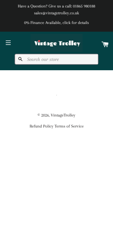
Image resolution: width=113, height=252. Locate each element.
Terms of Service (69, 126)
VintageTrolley (63, 115)
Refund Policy (41, 126)
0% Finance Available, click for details (56, 22)
